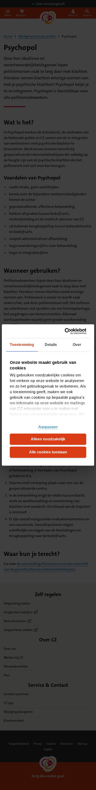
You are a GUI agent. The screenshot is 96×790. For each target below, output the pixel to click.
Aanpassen (48, 427)
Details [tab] (51, 345)
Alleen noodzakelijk (48, 439)
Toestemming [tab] (22, 345)
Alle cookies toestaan (48, 452)
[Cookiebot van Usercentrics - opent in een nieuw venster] (66, 331)
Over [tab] (77, 345)
